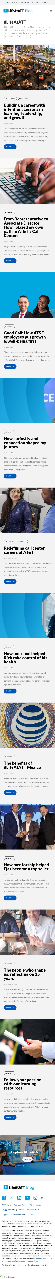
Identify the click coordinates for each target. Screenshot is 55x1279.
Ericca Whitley (12, 558)
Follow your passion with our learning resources (22, 1083)
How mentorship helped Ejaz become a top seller (26, 866)
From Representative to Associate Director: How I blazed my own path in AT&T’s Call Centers (26, 227)
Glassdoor (43, 1198)
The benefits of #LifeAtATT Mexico (22, 765)
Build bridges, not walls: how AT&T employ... (27, 2)
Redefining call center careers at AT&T (24, 550)
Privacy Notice (35, 1205)
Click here (37, 1258)
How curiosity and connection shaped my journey (25, 442)
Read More (10, 147)
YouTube (27, 1198)
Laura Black (10, 123)
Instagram (35, 1198)
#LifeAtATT (23, 98)
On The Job (9, 541)
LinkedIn (19, 1198)
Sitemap (32, 1214)
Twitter (11, 1198)
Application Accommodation (14, 1214)
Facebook (4, 1198)
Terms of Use (32, 1209)
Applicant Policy (20, 1205)
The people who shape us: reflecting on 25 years (25, 974)
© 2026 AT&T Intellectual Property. (14, 1221)
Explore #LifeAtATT (26, 1152)
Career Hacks (10, 98)
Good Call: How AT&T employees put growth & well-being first (25, 337)
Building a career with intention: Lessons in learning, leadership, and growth (24, 111)
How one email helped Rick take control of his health (25, 657)
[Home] (19, 1187)
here (36, 1261)
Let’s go (27, 1159)
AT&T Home (6, 1205)
